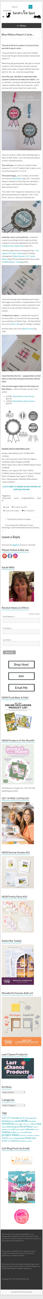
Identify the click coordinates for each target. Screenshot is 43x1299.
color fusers (27, 1124)
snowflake (36, 1135)
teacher (5, 1138)
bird (34, 1118)
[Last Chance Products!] (18, 1059)
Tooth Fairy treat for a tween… (18, 519)
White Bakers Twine (12, 262)
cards (16, 498)
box (11, 1121)
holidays (14, 1132)
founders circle (7, 1129)
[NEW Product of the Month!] (18, 745)
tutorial (14, 1140)
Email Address (9, 616)
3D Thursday (27, 1118)
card (16, 1120)
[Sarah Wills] (21, 586)
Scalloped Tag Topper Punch (13, 246)
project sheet (10, 1135)
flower (29, 1126)
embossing (11, 1126)
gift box (18, 1129)
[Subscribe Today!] (18, 945)
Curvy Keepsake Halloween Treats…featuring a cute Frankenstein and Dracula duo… (21, 527)
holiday (6, 1132)
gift (14, 1129)
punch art (22, 1135)
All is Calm (15, 324)
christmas (8, 1123)
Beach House (28, 328)
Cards (7, 511)
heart (36, 1129)
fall (18, 1127)
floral (23, 1126)
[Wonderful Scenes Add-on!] (21, 998)
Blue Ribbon (17, 178)
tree (8, 1141)
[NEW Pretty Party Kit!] (18, 901)
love (21, 1132)
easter (4, 1127)
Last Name (7, 640)
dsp (39, 1123)
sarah (7, 507)
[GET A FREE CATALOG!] (18, 803)
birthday (6, 1121)
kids (19, 1132)
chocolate (32, 1121)
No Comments (29, 511)
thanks (11, 1138)
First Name (7, 628)
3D (21, 1118)
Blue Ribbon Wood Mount (24, 401)
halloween (30, 1129)
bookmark (6, 498)
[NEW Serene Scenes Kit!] (18, 857)
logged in (16, 545)
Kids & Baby (14, 511)
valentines (22, 1141)
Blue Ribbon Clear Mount (23, 396)
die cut (34, 1124)
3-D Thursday (12, 1118)
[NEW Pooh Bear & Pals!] (18, 702)
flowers (35, 1127)
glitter (23, 1129)
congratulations (27, 498)
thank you (30, 1137)
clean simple (18, 1124)
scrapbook (29, 1135)
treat (4, 1140)
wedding (29, 1141)
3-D (4, 1117)
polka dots (27, 1132)
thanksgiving (19, 1138)
